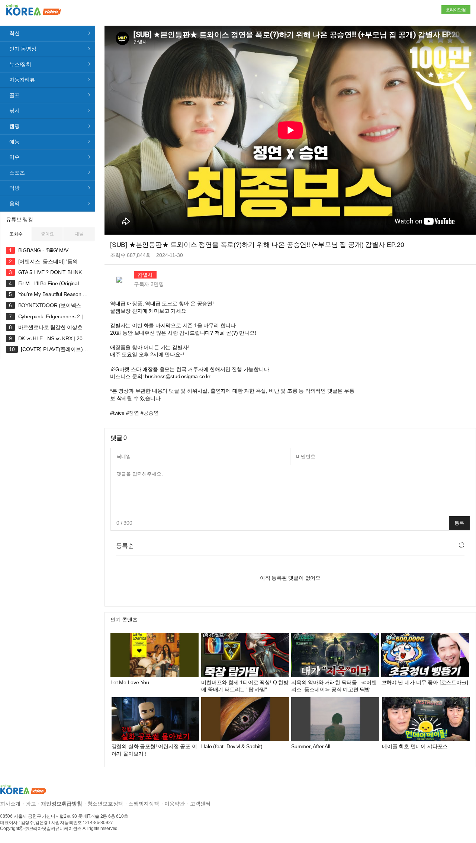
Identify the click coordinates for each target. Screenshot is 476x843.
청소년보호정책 (105, 804)
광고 (31, 804)
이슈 (14, 157)
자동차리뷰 (22, 80)
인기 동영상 (22, 49)
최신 (14, 33)
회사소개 (10, 804)
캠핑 (14, 126)
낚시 (14, 110)
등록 (459, 523)
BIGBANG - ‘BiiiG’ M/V (43, 250)
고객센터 (200, 804)
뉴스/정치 (20, 64)
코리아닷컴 (456, 9)
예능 (14, 142)
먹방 (14, 188)
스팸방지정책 (143, 804)
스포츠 (17, 173)
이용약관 (174, 804)
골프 (14, 95)
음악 (14, 203)
